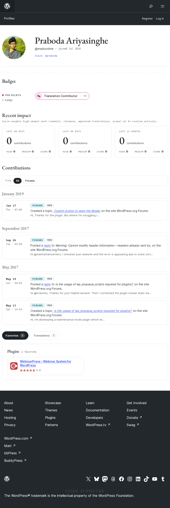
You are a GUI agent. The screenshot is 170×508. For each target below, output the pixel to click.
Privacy (10, 425)
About (8, 403)
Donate (134, 418)
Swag (133, 425)
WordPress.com (18, 438)
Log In (160, 18)
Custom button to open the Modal (77, 211)
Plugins (50, 418)
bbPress (12, 453)
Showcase (53, 403)
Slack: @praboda (46, 56)
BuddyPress (15, 460)
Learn (90, 403)
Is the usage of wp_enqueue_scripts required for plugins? (92, 310)
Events (132, 410)
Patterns (51, 425)
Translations (44, 335)
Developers (94, 418)
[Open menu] (163, 6)
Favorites (14, 335)
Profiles (9, 18)
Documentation (97, 410)
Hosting (10, 418)
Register (147, 18)
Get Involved (137, 403)
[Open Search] (151, 6)
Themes (51, 410)
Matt (10, 446)
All (17, 180)
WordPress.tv (98, 425)
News (8, 410)
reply (47, 245)
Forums (30, 180)
